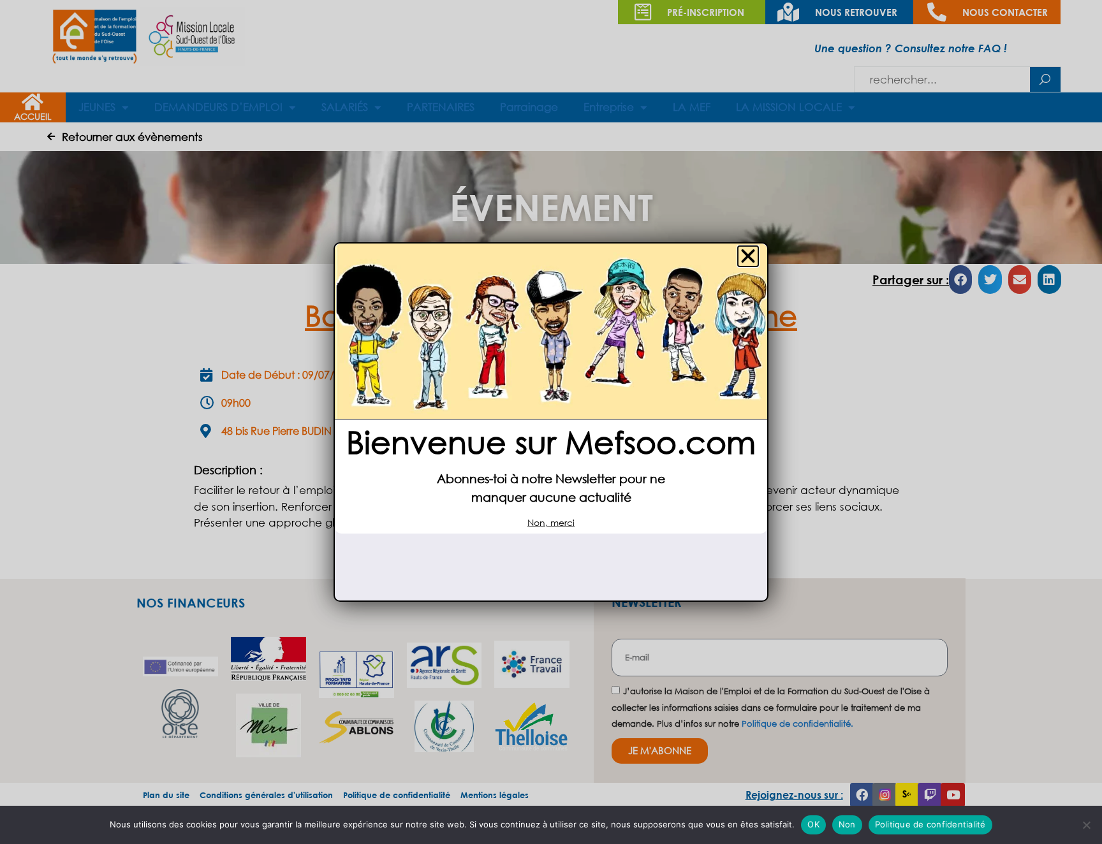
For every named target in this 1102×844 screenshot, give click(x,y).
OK (813, 824)
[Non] (1086, 825)
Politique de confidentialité (930, 824)
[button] (748, 256)
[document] (551, 422)
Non (847, 824)
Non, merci (551, 522)
